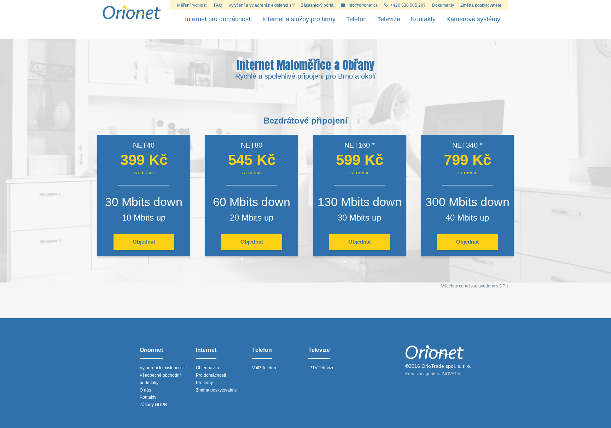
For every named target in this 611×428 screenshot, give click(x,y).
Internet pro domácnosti (218, 19)
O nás (145, 390)
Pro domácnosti (211, 375)
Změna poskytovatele (480, 5)
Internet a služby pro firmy (299, 19)
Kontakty (423, 19)
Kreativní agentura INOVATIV (432, 373)
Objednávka (207, 367)
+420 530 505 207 (408, 5)
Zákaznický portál (317, 5)
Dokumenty (443, 5)
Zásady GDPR (153, 404)
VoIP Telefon (264, 367)
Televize (388, 19)
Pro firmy (204, 382)
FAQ (218, 5)
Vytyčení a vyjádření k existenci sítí (261, 5)
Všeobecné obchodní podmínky (160, 379)
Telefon (356, 19)
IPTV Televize (321, 367)
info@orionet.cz (363, 5)
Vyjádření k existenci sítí (163, 367)
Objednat (144, 242)
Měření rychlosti (192, 5)
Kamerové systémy (473, 19)
